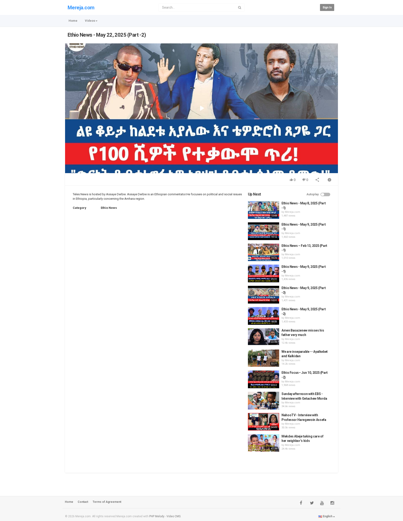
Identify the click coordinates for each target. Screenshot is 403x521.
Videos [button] (90, 20)
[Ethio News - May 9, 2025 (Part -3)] (263, 295)
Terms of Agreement (107, 502)
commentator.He (178, 194)
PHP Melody (156, 516)
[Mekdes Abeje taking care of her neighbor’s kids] (263, 443)
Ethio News (109, 208)
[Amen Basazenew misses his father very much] (263, 336)
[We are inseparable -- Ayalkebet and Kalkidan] (263, 358)
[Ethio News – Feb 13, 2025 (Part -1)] (263, 252)
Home (73, 20)
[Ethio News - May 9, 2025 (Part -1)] (263, 231)
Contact (83, 502)
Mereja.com (81, 7)
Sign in (327, 7)
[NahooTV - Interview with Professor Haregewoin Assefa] (263, 422)
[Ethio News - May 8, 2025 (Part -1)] (263, 210)
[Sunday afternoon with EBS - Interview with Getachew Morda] (263, 400)
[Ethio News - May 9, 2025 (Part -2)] (263, 316)
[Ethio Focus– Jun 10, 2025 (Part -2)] (263, 379)
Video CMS (174, 516)
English (327, 516)
